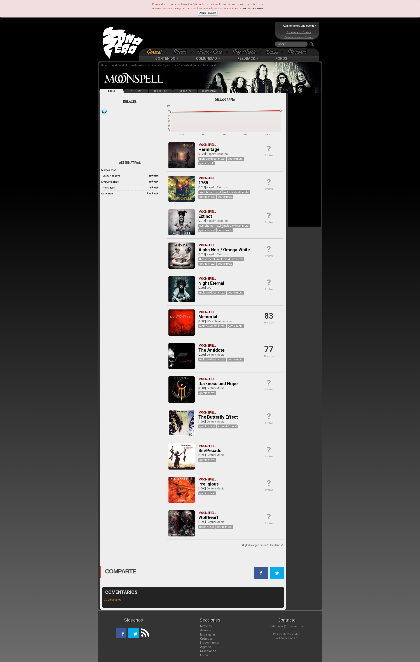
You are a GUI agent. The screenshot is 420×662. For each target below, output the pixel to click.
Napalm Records (217, 153)
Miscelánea (208, 651)
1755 (203, 182)
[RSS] (144, 633)
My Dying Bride (110, 181)
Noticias (206, 626)
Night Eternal (211, 283)
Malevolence (108, 169)
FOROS (281, 58)
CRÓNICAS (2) (209, 91)
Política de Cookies (287, 638)
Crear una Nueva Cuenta (298, 37)
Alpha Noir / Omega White (224, 249)
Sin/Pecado (210, 450)
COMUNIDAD (207, 58)
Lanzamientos (210, 643)
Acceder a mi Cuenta (299, 32)
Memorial (207, 316)
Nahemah (107, 193)
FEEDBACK (247, 58)
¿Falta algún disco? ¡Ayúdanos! (263, 545)
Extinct (205, 216)
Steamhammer (223, 321)
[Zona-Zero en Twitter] (133, 633)
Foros (204, 655)
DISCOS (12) (160, 91)
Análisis (205, 630)
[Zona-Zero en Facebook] (121, 633)
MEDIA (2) (185, 91)
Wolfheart (208, 517)
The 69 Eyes (108, 187)
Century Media (215, 354)
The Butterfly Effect (218, 417)
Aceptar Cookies (208, 13)
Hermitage (208, 149)
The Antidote (211, 350)
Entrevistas (208, 634)
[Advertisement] (208, 35)
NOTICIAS (136, 91)
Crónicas (206, 638)
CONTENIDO (165, 58)
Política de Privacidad (286, 634)
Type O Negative (110, 175)
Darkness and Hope (218, 383)
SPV (208, 287)
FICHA (111, 91)
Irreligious (208, 484)
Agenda (205, 647)
